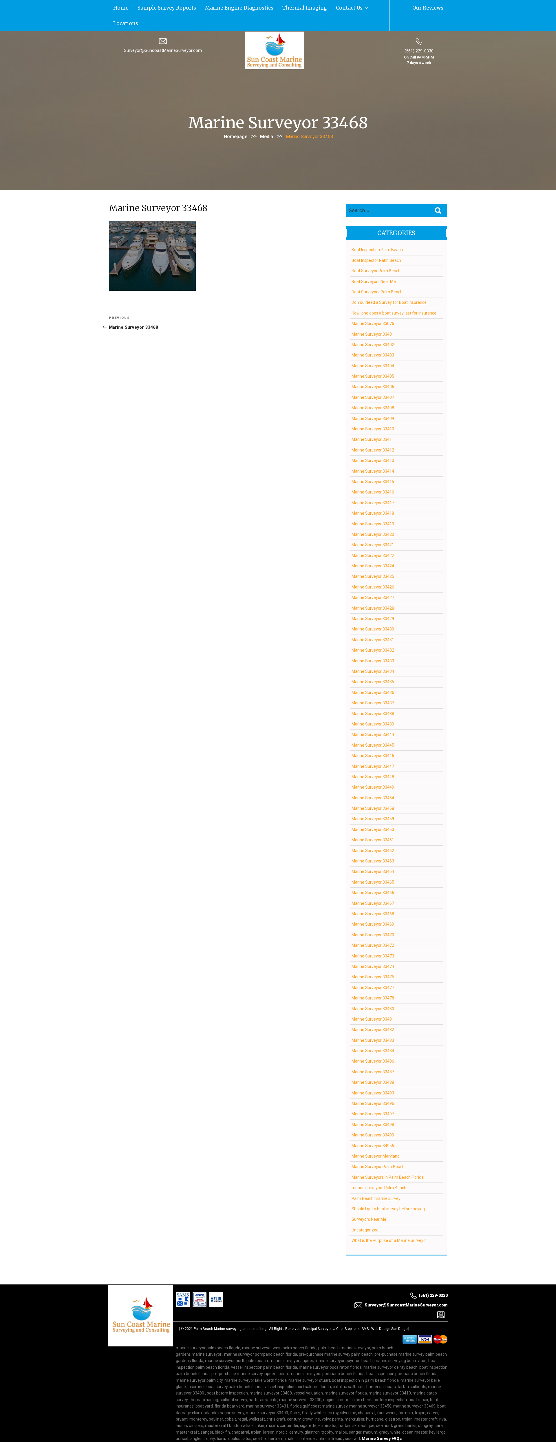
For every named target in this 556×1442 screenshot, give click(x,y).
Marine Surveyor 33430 (373, 612)
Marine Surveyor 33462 (373, 833)
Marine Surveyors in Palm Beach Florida (388, 1160)
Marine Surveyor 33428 (373, 591)
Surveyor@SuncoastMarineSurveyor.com (163, 33)
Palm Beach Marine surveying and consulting (230, 1312)
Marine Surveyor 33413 (373, 444)
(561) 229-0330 (419, 34)
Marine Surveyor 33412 (373, 433)
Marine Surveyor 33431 (373, 623)
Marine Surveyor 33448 (373, 760)
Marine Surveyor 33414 (373, 454)
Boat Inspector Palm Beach (376, 243)
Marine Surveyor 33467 (373, 886)
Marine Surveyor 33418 (373, 496)
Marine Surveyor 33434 (373, 655)
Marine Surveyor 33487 (373, 1055)
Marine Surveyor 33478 (373, 981)
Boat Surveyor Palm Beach (376, 254)
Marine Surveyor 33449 (373, 770)
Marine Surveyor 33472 (373, 928)
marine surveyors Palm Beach (379, 1171)
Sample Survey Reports (148, 7)
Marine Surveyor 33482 (373, 1013)
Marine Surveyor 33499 (373, 1118)
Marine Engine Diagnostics (200, 7)
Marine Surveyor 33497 (373, 1097)
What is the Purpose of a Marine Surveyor (389, 1224)
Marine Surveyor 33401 (373, 317)
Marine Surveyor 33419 (373, 507)
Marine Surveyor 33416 (373, 475)
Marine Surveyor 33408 (373, 391)
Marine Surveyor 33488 (373, 1065)
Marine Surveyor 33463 (373, 844)
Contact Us (278, 7)
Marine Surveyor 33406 (373, 370)
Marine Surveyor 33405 (373, 359)
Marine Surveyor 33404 (373, 349)
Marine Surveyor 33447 (373, 749)
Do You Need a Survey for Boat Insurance (389, 286)
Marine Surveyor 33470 (373, 918)
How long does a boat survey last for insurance (394, 296)
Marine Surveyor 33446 (373, 739)
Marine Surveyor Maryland (376, 1139)
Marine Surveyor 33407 (373, 380)
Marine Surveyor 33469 (373, 907)
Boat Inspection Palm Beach (377, 233)
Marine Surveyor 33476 (373, 960)
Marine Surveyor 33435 (373, 665)
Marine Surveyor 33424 (373, 549)
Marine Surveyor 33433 (373, 644)
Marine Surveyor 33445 (373, 728)
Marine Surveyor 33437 (373, 686)
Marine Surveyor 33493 (373, 1076)
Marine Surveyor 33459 (373, 802)
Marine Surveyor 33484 (373, 1034)
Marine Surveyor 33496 (373, 1087)
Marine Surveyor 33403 (373, 338)
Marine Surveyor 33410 (373, 412)
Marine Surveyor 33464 (373, 855)
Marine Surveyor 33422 (373, 538)
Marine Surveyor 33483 (373, 1023)
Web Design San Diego (389, 1312)
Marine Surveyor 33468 (373, 897)
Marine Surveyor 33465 (373, 865)
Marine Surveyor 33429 (373, 602)
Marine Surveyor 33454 (373, 781)
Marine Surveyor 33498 (373, 1107)
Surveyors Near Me (369, 1202)
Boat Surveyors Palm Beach (377, 275)
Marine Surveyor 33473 (373, 939)
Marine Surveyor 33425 (373, 560)
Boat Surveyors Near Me (374, 264)
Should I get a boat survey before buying (388, 1192)
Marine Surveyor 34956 (373, 1129)
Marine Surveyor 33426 (373, 570)
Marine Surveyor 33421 (373, 528)
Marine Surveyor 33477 (373, 970)
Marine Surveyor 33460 (373, 812)
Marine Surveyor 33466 (373, 876)
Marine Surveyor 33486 (373, 1044)
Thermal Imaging (247, 7)
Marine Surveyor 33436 (373, 675)
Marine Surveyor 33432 (373, 633)
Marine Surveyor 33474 (373, 949)
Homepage (235, 120)
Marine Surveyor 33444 (373, 718)
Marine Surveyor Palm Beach (378, 1150)
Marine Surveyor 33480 (373, 992)
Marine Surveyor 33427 (373, 581)
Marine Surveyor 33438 (373, 697)
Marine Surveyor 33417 (373, 486)
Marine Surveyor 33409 (373, 401)
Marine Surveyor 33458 (373, 791)
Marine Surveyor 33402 (373, 328)
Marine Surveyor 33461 (373, 823)
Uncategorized (365, 1213)
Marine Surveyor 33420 (373, 517)
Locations (306, 7)
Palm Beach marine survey (376, 1181)
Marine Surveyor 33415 (373, 465)
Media (266, 120)
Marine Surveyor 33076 (373, 307)
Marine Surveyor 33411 (373, 423)
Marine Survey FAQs (382, 1422)
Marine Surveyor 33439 (373, 707)
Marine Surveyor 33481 (373, 1002)
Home (116, 7)
